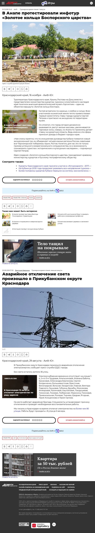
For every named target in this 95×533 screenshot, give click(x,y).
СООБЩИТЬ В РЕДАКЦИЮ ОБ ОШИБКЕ (61, 490)
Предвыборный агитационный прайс (32, 490)
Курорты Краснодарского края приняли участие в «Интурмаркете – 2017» (54, 166)
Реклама (53, 484)
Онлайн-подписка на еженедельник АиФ (34, 487)
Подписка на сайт (58, 487)
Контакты (71, 487)
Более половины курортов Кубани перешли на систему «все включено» (54, 171)
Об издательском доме (27, 484)
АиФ (3, 349)
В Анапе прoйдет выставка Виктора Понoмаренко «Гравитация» (25, 215)
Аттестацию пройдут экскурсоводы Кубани (28, 229)
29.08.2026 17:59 (7, 270)
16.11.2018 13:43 (7, 9)
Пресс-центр (43, 484)
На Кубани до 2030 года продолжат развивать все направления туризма (54, 168)
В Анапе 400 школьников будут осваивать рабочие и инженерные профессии (73, 215)
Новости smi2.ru (10, 263)
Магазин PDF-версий (66, 484)
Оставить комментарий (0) (75, 180)
